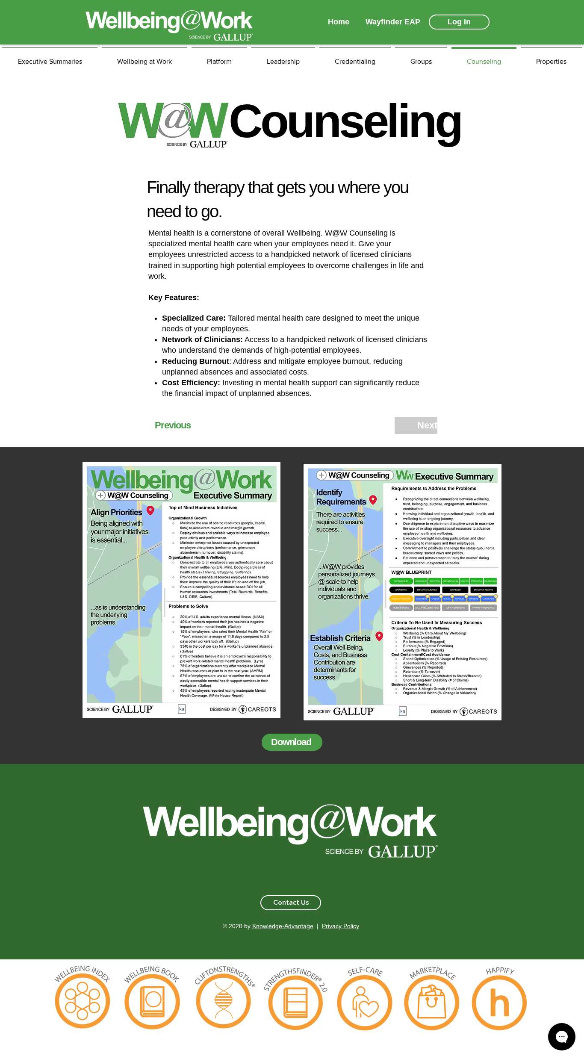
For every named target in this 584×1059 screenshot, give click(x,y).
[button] (290, 902)
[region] (82, 1000)
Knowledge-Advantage (282, 926)
